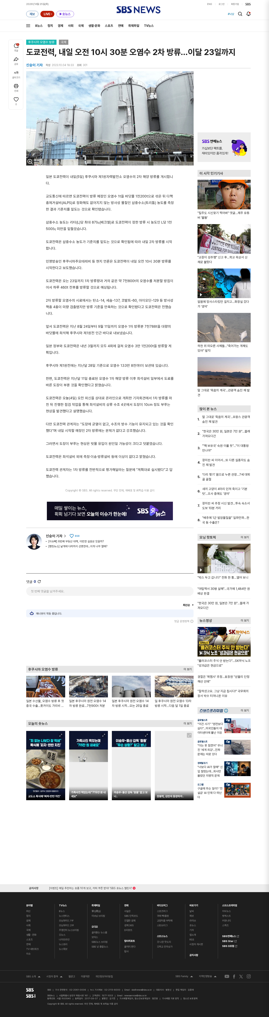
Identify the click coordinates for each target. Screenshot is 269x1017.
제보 (191, 915)
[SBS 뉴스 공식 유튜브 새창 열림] (227, 976)
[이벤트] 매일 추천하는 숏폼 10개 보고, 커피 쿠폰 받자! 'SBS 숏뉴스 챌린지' (90, 887)
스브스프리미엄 (229, 904)
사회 (70, 26)
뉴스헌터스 (64, 915)
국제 (81, 26)
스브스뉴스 (162, 935)
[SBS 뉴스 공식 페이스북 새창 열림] (234, 976)
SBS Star (228, 940)
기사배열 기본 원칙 (170, 998)
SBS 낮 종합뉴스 (100, 946)
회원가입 (235, 4)
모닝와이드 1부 (66, 920)
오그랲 (200, 784)
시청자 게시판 (196, 944)
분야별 (29, 904)
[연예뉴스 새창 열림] (224, 147)
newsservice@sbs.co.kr (135, 995)
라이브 (192, 920)
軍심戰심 (96, 911)
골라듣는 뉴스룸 (99, 932)
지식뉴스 (226, 911)
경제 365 (129, 925)
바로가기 (193, 904)
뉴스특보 (63, 949)
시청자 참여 (54, 977)
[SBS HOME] (248, 4)
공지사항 (193, 955)
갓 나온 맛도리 (164, 941)
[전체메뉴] (28, 26)
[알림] (249, 13)
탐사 (126, 951)
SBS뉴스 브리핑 (100, 941)
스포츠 (109, 26)
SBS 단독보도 (131, 915)
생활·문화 (94, 26)
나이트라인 (64, 939)
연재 (126, 904)
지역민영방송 (208, 977)
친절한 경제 (129, 920)
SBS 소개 (33, 977)
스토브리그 (162, 925)
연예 (120, 26)
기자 (191, 930)
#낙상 (231, 14)
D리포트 (128, 930)
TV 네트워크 (32, 949)
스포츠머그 (162, 911)
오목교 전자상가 (165, 946)
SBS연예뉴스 (229, 936)
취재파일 (133, 26)
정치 (50, 26)
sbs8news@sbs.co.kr (142, 990)
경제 (60, 26)
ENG (209, 4)
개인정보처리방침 (104, 976)
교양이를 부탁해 (165, 920)
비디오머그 (162, 904)
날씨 (191, 911)
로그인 (221, 4)
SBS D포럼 (228, 945)
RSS (191, 939)
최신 (28, 911)
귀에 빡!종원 (163, 915)
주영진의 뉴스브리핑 (69, 930)
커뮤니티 (226, 920)
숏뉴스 (192, 925)
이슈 (28, 953)
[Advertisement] (110, 644)
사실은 (127, 911)
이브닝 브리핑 (98, 915)
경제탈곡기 (202, 763)
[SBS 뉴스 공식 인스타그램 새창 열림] (249, 976)
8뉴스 (39, 26)
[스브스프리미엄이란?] (227, 710)
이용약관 (85, 976)
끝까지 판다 (129, 946)
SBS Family (184, 977)
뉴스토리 (63, 944)
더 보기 (187, 668)
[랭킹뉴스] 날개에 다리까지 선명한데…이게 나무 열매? (78, 546)
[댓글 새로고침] (39, 581)
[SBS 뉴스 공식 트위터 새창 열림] (241, 976)
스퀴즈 (225, 925)
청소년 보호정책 (190, 998)
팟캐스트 (226, 915)
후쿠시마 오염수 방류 (41, 42)
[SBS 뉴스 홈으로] (138, 10)
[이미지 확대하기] (30, 162)
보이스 (95, 937)
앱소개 (192, 934)
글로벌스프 (202, 720)
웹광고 (72, 976)
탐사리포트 (129, 939)
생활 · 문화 (31, 934)
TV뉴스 (149, 26)
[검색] (240, 14)
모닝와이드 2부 (66, 925)
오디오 (95, 925)
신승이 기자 (54, 536)
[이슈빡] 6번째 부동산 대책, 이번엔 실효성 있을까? (76, 541)
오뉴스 (62, 934)
